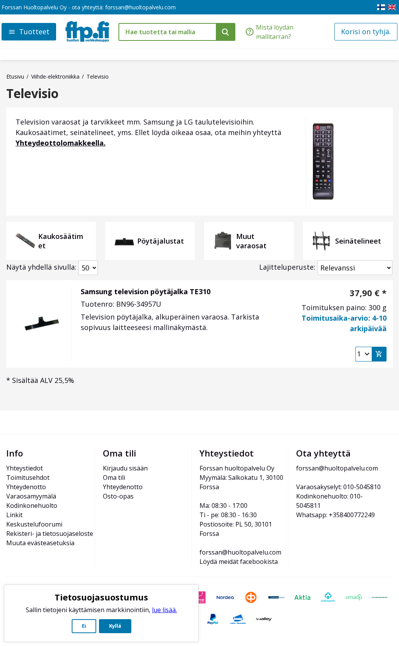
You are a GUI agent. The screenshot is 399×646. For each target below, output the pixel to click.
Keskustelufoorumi (34, 524)
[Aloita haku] (225, 32)
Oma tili (114, 477)
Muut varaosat (251, 241)
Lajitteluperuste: (287, 267)
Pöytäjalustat (160, 241)
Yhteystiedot (24, 468)
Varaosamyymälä (31, 496)
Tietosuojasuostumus (101, 597)
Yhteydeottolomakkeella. (61, 142)
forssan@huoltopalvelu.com (140, 7)
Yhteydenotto (26, 487)
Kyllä (115, 625)
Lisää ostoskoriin (379, 354)
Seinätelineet (358, 241)
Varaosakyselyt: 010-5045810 (338, 487)
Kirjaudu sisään (125, 468)
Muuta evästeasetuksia (40, 543)
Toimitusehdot (27, 477)
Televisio (32, 93)
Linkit (14, 515)
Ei (84, 625)
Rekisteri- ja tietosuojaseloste (49, 533)
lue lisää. (164, 610)
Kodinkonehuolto (31, 505)
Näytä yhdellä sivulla (40, 267)
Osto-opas (118, 496)
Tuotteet (34, 31)
